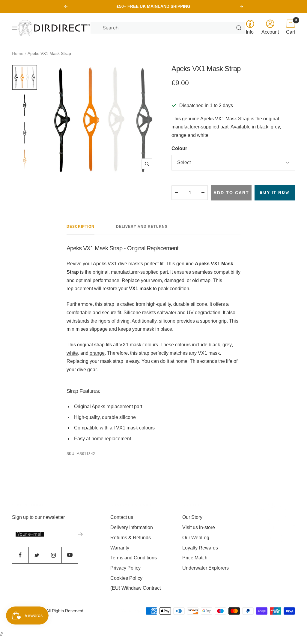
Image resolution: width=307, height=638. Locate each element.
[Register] (80, 534)
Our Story (192, 517)
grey (227, 344)
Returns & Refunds (130, 537)
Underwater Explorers (205, 567)
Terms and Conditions (133, 557)
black (214, 344)
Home (17, 53)
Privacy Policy (125, 567)
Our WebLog (195, 537)
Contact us (121, 517)
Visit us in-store (198, 527)
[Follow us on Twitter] (36, 555)
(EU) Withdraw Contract (135, 588)
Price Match (194, 557)
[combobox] (168, 28)
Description (80, 226)
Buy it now (275, 192)
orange (97, 353)
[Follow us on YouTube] (69, 555)
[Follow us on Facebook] (20, 555)
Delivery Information (131, 527)
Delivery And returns (142, 226)
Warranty (119, 547)
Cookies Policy (126, 578)
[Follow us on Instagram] (53, 555)
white (72, 353)
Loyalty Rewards (200, 547)
